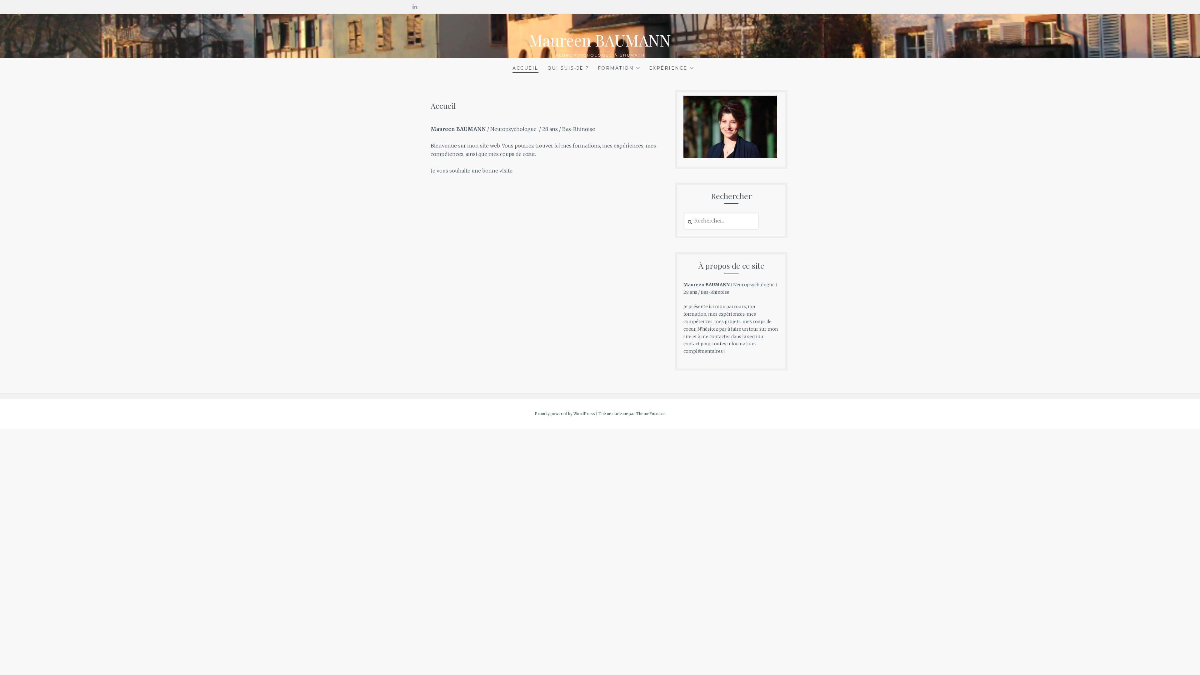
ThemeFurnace (650, 413)
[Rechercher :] (721, 221)
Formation (616, 68)
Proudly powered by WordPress (565, 413)
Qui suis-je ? (568, 68)
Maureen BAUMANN (600, 40)
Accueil (525, 68)
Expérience (668, 68)
